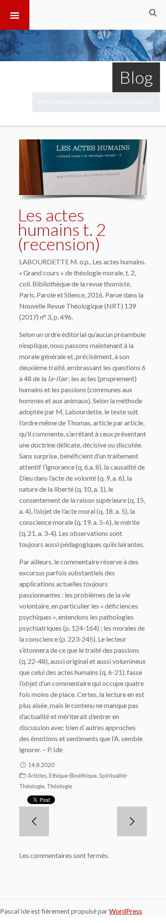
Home (46, 102)
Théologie (59, 786)
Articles (65, 102)
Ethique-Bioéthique (73, 775)
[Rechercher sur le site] (153, 12)
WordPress (125, 911)
